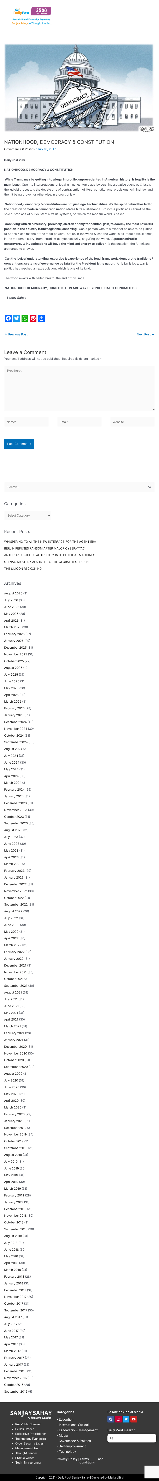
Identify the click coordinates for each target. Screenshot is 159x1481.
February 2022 (14, 952)
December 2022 (15, 884)
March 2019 (12, 1188)
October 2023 (14, 817)
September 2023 (16, 823)
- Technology (66, 1452)
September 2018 (15, 1229)
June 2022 (11, 925)
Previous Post (16, 334)
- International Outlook (73, 1425)
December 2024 (15, 722)
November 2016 (15, 1378)
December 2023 (15, 803)
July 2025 (11, 674)
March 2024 (12, 783)
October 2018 (13, 1222)
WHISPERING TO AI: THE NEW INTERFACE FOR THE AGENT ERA (50, 542)
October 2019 (13, 1141)
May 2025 (11, 688)
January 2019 (13, 1202)
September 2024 (16, 742)
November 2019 (15, 1134)
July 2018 (11, 1243)
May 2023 (11, 850)
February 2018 (14, 1276)
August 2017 (13, 1317)
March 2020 (12, 1107)
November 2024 (15, 729)
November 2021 (15, 972)
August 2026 (13, 593)
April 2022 (11, 938)
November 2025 (15, 654)
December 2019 (15, 1128)
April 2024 (11, 776)
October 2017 (13, 1303)
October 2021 (13, 979)
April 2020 (11, 1101)
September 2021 (15, 986)
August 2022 (13, 911)
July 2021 (11, 999)
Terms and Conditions (91, 1460)
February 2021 (14, 1033)
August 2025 (13, 668)
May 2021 (11, 1013)
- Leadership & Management (77, 1430)
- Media (62, 1436)
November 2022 (15, 891)
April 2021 (11, 1019)
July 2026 (11, 600)
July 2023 (11, 837)
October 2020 (14, 1060)
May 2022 (11, 932)
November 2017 (15, 1297)
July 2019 (11, 1161)
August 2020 (13, 1074)
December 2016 (15, 1371)
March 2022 (12, 945)
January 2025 (14, 715)
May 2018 (11, 1256)
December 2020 (15, 1047)
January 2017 (13, 1364)
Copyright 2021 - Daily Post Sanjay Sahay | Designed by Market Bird (80, 1477)
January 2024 (14, 796)
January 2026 (14, 641)
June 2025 (11, 681)
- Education (65, 1419)
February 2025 (14, 708)
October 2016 (13, 1385)
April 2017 (11, 1344)
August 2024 (13, 749)
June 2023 (11, 844)
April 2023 (11, 857)
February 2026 (14, 634)
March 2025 (12, 701)
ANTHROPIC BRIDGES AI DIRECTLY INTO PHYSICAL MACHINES (49, 555)
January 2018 (13, 1283)
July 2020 (11, 1080)
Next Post (145, 334)
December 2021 (15, 965)
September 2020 (16, 1067)
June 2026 (11, 607)
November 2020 (15, 1053)
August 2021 (13, 992)
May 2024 (11, 769)
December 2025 (15, 647)
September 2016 (15, 1391)
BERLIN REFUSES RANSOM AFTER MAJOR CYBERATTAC (44, 548)
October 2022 (14, 898)
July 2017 (10, 1324)
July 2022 (11, 918)
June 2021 (11, 1006)
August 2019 (13, 1155)
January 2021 (13, 1040)
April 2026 (11, 620)
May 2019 (11, 1175)
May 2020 (11, 1094)
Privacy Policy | (68, 1459)
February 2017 (14, 1358)
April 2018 (11, 1263)
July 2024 (11, 756)
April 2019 (11, 1182)
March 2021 (12, 1026)
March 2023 (12, 864)
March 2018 (12, 1270)
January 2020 (14, 1121)
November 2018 (15, 1215)
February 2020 (14, 1114)
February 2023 (14, 871)
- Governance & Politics (74, 1441)
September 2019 (15, 1148)
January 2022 (14, 959)
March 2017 (12, 1351)
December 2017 (15, 1290)
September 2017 (15, 1310)
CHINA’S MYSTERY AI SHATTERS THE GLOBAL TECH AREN (46, 562)
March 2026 (12, 627)
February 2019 (14, 1195)
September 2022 (16, 904)
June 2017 (11, 1331)
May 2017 (11, 1337)
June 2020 (11, 1087)
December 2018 (15, 1209)
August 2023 (13, 830)
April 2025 (11, 695)
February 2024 (14, 789)
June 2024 (11, 762)
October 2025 (14, 661)
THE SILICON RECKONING (23, 569)
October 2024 (14, 735)
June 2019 (11, 1168)
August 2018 (13, 1236)
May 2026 (11, 614)
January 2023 (14, 877)
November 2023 (15, 810)
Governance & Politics (19, 149)
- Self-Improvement (71, 1446)
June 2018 (11, 1249)
